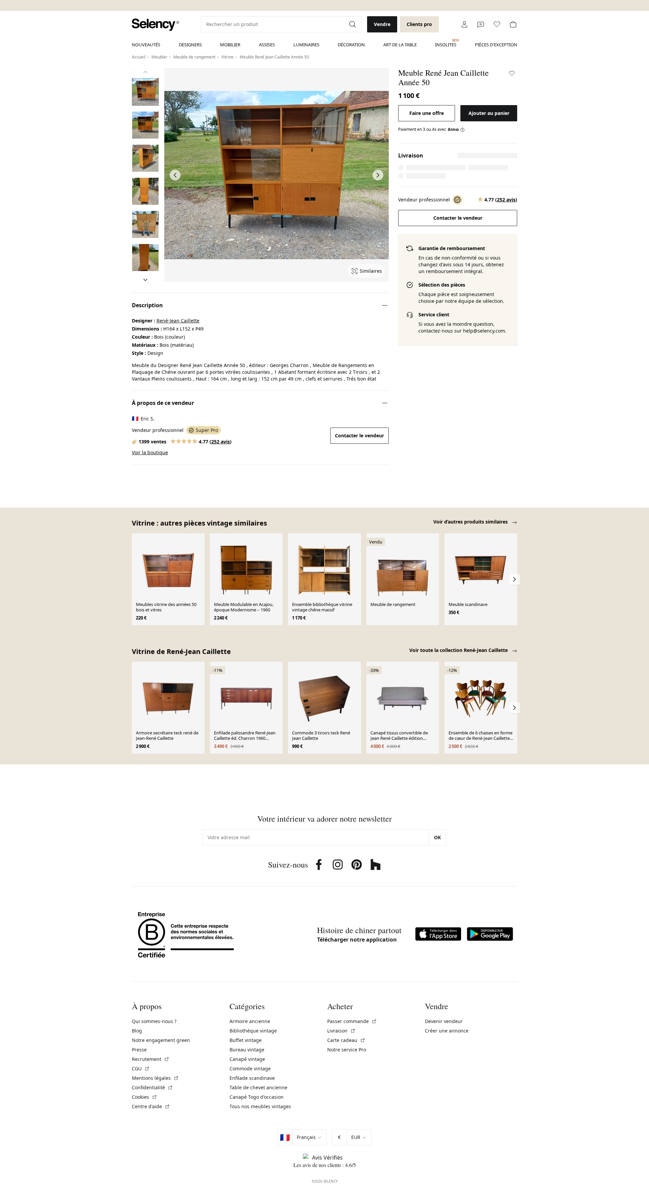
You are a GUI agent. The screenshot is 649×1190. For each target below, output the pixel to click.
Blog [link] (137, 1030)
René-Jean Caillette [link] (178, 320)
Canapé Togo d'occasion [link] (257, 1097)
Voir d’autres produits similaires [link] (471, 521)
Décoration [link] (351, 45)
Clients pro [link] (419, 24)
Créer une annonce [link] (446, 1030)
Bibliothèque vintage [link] (253, 1030)
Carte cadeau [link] (346, 1040)
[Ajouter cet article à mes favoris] (511, 73)
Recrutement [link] (150, 1059)
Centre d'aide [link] (151, 1106)
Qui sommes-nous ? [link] (154, 1021)
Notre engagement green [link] (161, 1040)
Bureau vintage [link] (247, 1049)
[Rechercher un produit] (353, 24)
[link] (155, 25)
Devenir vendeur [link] (444, 1021)
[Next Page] (377, 175)
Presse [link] (139, 1049)
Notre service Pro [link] (346, 1049)
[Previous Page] (175, 175)
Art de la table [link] (400, 45)
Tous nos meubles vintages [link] (260, 1106)
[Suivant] (145, 280)
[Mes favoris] (497, 24)
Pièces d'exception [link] (496, 45)
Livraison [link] (341, 1030)
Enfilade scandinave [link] (252, 1078)
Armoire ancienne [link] (250, 1021)
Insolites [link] (445, 43)
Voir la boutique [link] (150, 452)
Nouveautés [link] (146, 45)
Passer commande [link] (352, 1021)
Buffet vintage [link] (246, 1040)
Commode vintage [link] (250, 1068)
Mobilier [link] (230, 45)
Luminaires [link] (306, 45)
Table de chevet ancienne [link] (258, 1087)
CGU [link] (141, 1068)
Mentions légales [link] (155, 1078)
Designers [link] (190, 45)
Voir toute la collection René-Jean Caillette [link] (459, 650)
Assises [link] (267, 45)
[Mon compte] (464, 24)
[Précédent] (145, 72)
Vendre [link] (382, 24)
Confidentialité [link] (152, 1087)
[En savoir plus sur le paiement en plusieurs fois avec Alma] (456, 129)
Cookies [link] (144, 1097)
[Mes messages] (481, 24)
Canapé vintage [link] (247, 1059)
